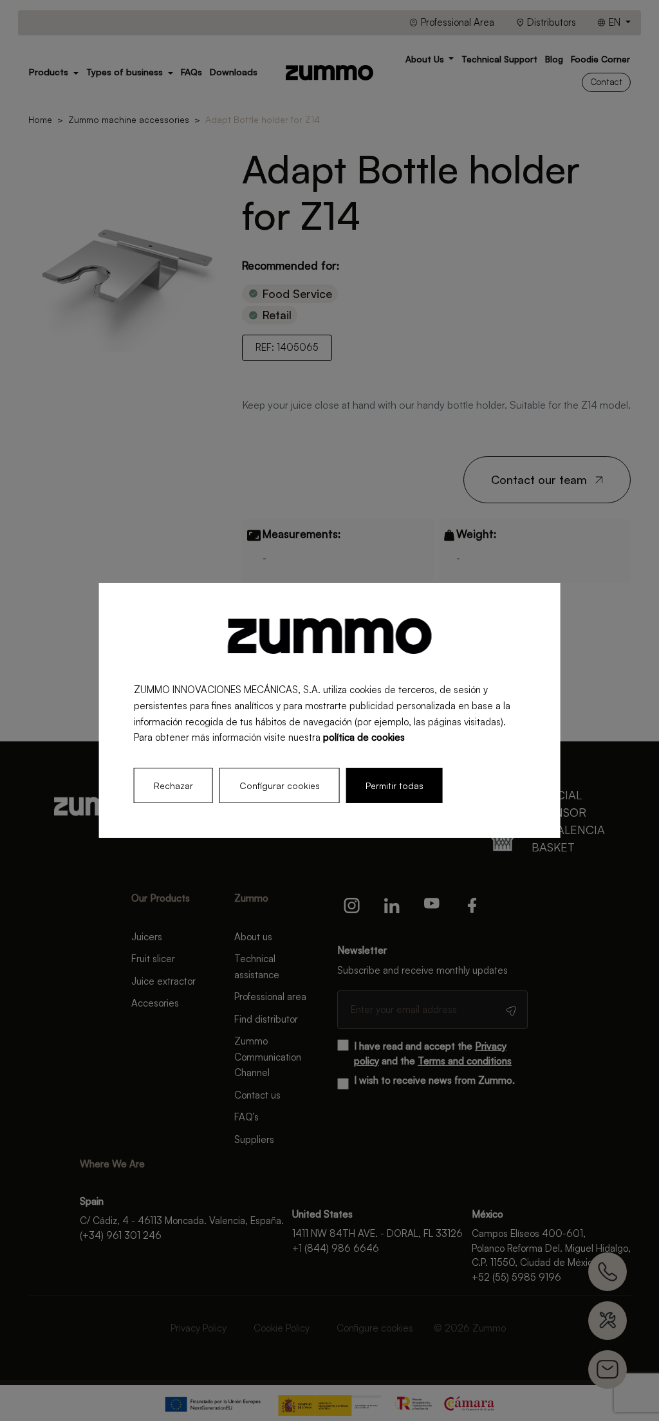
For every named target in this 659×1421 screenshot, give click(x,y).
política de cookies (364, 737)
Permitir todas (394, 785)
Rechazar (173, 785)
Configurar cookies (279, 785)
